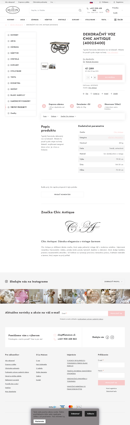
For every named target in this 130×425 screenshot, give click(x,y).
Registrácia (119, 2)
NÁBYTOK (15, 53)
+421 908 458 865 (95, 9)
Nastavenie (39, 421)
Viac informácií (112, 52)
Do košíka (110, 77)
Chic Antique (92, 88)
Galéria (38, 376)
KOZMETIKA (15, 83)
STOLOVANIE (16, 71)
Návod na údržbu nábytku (13, 376)
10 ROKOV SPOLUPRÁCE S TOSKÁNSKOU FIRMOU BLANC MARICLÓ (77, 363)
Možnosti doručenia (92, 62)
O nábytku (39, 368)
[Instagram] (112, 337)
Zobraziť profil (112, 282)
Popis (45, 116)
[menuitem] (11, 20)
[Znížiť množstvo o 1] (88, 77)
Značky (13, 113)
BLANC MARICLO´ (18, 95)
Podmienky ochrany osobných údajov (17, 372)
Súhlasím (90, 414)
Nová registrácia (111, 388)
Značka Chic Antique (67, 116)
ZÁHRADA (15, 47)
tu (64, 416)
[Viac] (118, 20)
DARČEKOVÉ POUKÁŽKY (20, 101)
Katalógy (8, 388)
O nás (38, 361)
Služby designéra (41, 372)
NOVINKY (14, 35)
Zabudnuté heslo (111, 391)
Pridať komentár (62, 194)
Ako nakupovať (10, 2)
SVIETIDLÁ (15, 59)
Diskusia (53, 116)
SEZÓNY (14, 89)
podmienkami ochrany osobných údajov (90, 319)
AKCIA (13, 41)
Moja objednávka (10, 392)
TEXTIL (13, 77)
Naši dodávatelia (41, 364)
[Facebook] (107, 337)
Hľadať (80, 10)
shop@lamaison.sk (66, 334)
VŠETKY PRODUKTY (19, 107)
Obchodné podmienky (40, 2)
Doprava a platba (23, 2)
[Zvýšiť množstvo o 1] (95, 77)
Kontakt (38, 380)
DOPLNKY (15, 65)
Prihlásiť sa (116, 313)
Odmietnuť (75, 414)
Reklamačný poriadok (12, 380)
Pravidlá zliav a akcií (11, 384)
